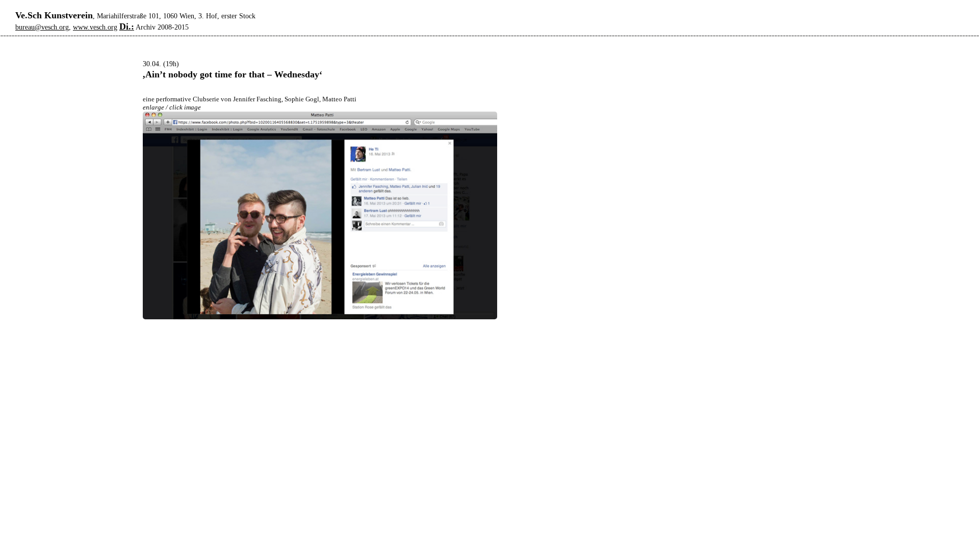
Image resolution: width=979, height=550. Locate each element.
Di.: (126, 26)
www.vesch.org (95, 27)
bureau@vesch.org (42, 27)
